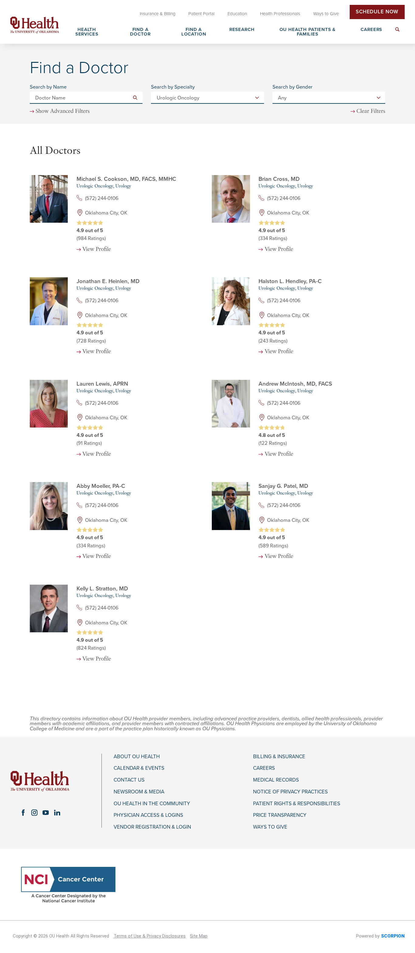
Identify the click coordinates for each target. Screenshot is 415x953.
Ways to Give (270, 827)
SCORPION (393, 936)
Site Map (199, 936)
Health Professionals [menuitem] (280, 13)
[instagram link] (34, 812)
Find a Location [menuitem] (193, 32)
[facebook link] (23, 812)
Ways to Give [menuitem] (326, 13)
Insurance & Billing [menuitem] (158, 13)
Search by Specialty (173, 87)
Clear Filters (370, 111)
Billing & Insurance (279, 757)
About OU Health (137, 757)
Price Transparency (280, 815)
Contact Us (129, 780)
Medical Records (276, 780)
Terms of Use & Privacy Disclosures (150, 936)
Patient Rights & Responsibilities (296, 804)
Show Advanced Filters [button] (63, 111)
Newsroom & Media (139, 792)
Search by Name (48, 87)
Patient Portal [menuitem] (201, 13)
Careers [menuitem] (371, 29)
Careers (264, 768)
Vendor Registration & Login (152, 827)
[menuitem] (397, 33)
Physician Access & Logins (148, 815)
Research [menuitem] (242, 29)
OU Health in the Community (152, 804)
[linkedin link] (57, 812)
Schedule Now (377, 12)
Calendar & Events (139, 768)
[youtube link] (45, 812)
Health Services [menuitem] (86, 32)
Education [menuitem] (237, 13)
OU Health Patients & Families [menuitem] (308, 32)
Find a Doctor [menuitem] (140, 32)
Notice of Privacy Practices (290, 792)
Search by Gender (293, 87)
